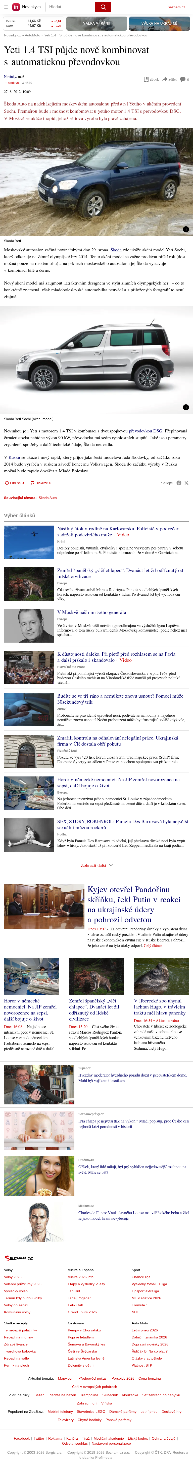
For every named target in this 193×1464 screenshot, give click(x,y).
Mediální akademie (109, 1438)
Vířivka (106, 1403)
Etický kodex (138, 1438)
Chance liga (141, 1277)
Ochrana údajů (163, 1438)
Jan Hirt (74, 1291)
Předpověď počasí (93, 1378)
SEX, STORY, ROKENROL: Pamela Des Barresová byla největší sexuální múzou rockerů (122, 824)
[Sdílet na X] (186, 482)
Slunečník (110, 1395)
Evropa (62, 583)
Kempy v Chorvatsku (84, 1330)
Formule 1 (140, 1305)
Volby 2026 (13, 1277)
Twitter (39, 1438)
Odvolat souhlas (75, 1443)
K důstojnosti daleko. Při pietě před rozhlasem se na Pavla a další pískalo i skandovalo (116, 656)
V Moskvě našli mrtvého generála (91, 612)
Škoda (116, 250)
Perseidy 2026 (123, 1378)
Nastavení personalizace (111, 1443)
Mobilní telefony (60, 1412)
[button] (96, 182)
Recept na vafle (16, 1358)
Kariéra (72, 1438)
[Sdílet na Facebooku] (178, 482)
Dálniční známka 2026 (149, 1337)
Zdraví (61, 709)
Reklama (55, 1438)
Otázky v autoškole (147, 1358)
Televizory (66, 1420)
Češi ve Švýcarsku (82, 1351)
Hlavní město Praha (71, 667)
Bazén (39, 1395)
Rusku (14, 457)
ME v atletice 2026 (146, 1298)
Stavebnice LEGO (91, 1412)
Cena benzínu (149, 1378)
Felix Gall (75, 1305)
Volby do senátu (16, 1305)
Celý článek (153, 945)
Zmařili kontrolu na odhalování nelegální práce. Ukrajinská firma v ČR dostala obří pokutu (117, 740)
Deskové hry (171, 1412)
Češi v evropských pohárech (94, 1387)
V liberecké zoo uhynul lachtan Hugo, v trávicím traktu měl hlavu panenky (160, 1006)
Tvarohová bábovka (20, 1351)
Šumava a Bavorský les (86, 1344)
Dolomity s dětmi (81, 1365)
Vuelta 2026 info (80, 1277)
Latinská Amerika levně (86, 1358)
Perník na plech (16, 1365)
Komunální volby (17, 1312)
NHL (135, 1312)
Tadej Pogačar (79, 1298)
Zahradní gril (87, 1403)
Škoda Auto (48, 498)
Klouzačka (130, 1395)
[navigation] (6, 7)
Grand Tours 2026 (82, 1312)
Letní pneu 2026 (145, 1330)
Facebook (22, 1438)
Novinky (10, 76)
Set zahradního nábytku (161, 1395)
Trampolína (89, 1395)
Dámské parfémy (122, 1412)
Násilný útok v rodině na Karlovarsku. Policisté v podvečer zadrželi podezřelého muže (117, 531)
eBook (154, 79)
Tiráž (86, 1438)
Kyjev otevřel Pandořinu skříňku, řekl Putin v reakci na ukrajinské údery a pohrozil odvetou (134, 904)
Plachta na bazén (62, 1395)
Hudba (62, 834)
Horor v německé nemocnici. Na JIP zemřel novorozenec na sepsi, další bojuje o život (118, 782)
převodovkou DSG (145, 431)
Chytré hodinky (90, 1420)
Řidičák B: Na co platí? (150, 1351)
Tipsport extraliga (145, 1291)
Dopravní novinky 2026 (150, 1344)
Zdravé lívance (16, 1344)
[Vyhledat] (103, 7)
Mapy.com (66, 1378)
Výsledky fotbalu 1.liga (149, 1284)
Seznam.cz (176, 7)
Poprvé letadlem (81, 1337)
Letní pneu (149, 1412)
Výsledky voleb (16, 1291)
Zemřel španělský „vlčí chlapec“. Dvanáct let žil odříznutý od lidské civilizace (120, 573)
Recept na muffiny (18, 1337)
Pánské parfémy (118, 1420)
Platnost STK (142, 1365)
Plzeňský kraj (67, 751)
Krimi (61, 541)
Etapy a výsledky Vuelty (86, 1284)
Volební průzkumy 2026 (22, 1284)
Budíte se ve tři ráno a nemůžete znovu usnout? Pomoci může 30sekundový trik (120, 698)
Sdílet (172, 79)
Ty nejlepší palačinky (20, 1330)
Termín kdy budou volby (23, 1298)
